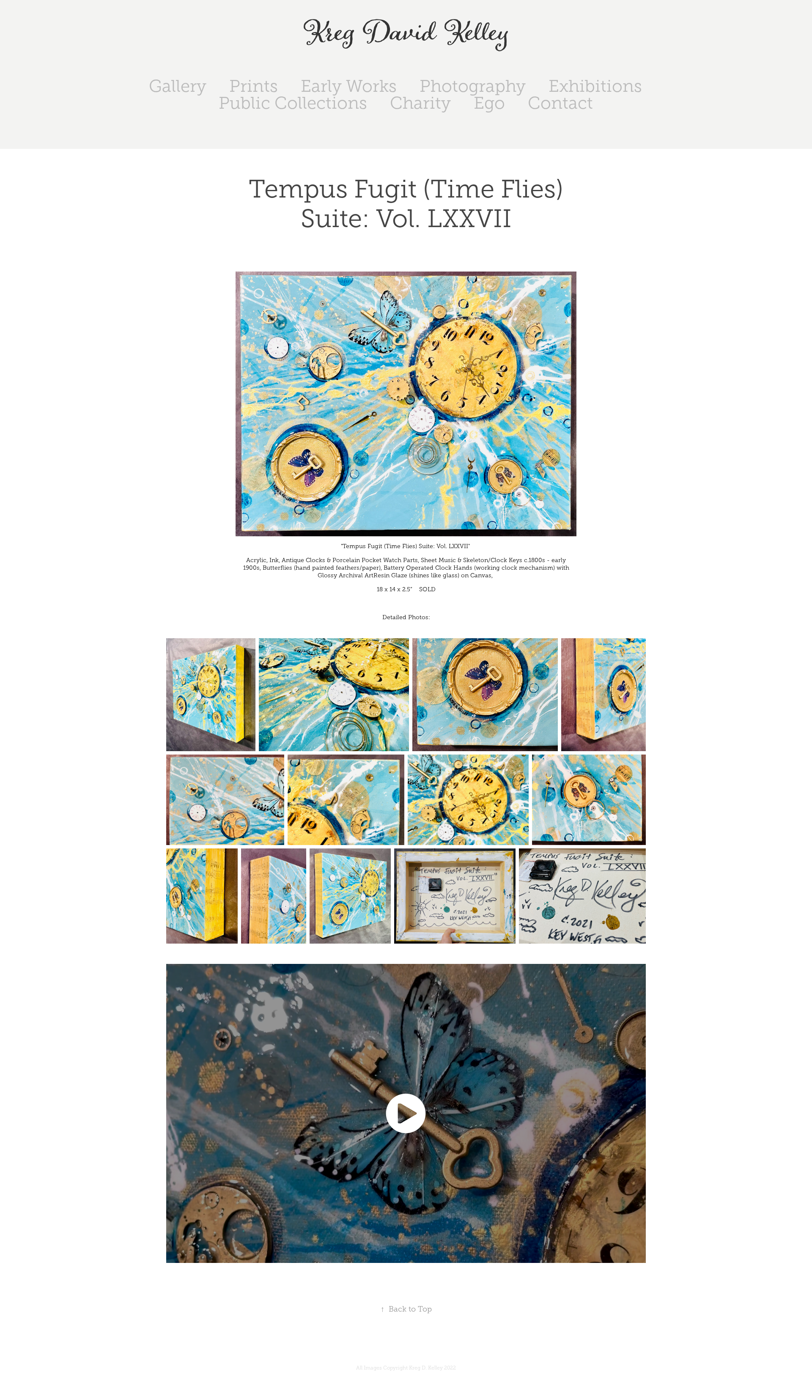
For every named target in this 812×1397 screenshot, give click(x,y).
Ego (489, 103)
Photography (473, 86)
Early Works (349, 86)
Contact (560, 103)
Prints (253, 86)
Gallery (177, 86)
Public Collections (293, 103)
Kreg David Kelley (406, 33)
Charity (420, 103)
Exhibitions (595, 86)
